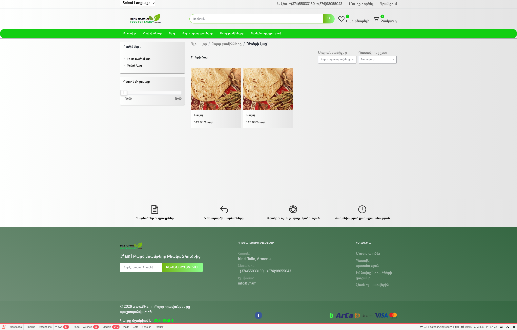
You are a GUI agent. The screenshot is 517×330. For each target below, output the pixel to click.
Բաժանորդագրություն (266, 33)
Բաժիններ (131, 47)
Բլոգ (172, 33)
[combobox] (337, 59)
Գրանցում (388, 4)
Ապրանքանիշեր (332, 53)
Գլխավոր (129, 33)
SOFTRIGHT (163, 321)
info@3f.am (247, 283)
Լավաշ (198, 115)
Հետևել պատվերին (372, 285)
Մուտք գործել (361, 4)
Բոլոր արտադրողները (197, 33)
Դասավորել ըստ (372, 53)
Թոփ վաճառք (152, 33)
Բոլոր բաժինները (232, 33)
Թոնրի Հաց (134, 65)
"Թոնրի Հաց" (257, 44)
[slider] (123, 93)
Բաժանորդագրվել (182, 267)
